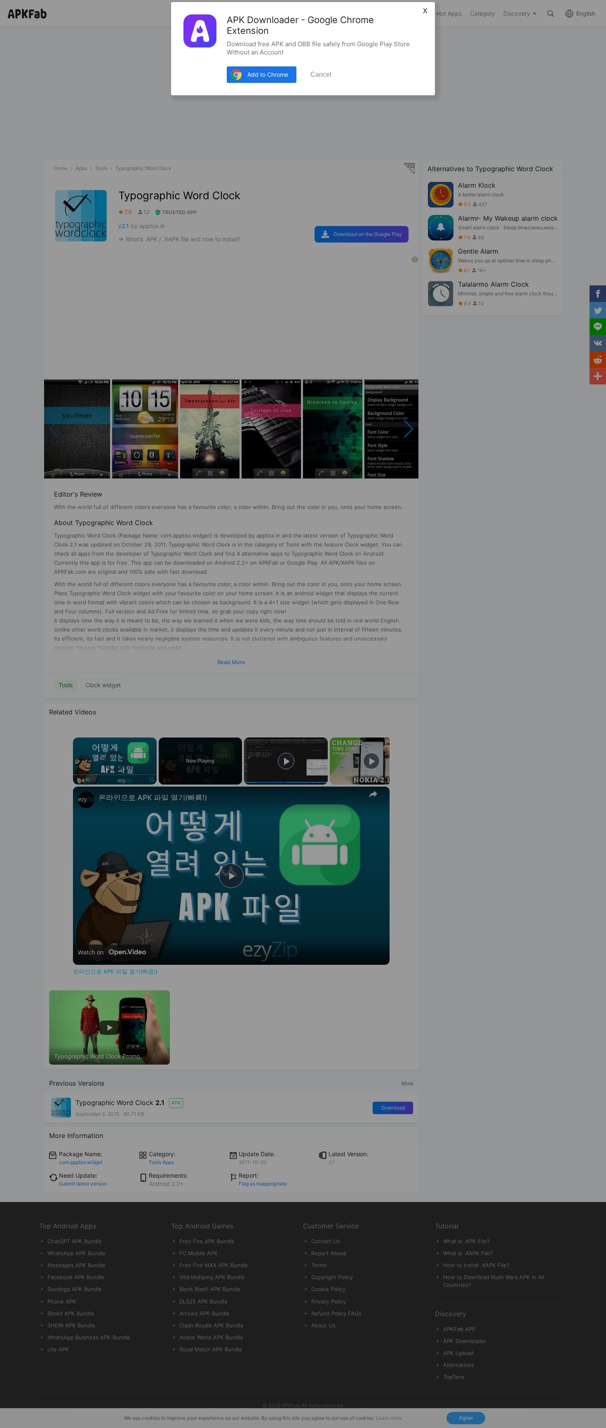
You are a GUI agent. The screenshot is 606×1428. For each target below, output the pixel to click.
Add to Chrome (267, 74)
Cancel (320, 74)
